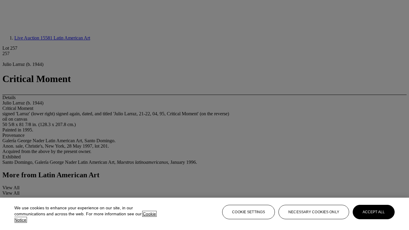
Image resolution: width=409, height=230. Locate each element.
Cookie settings (248, 212)
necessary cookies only (313, 212)
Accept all (374, 212)
